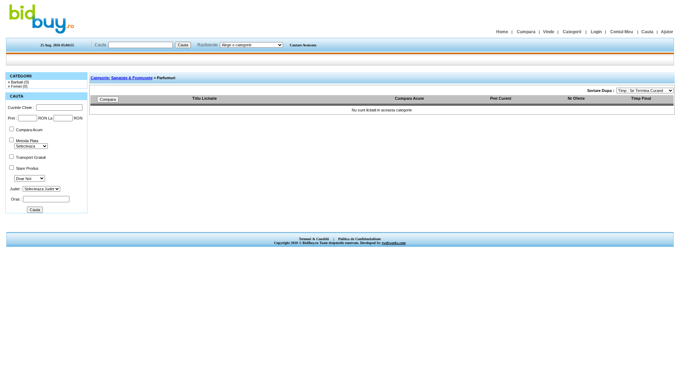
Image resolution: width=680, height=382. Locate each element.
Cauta (647, 31)
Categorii (572, 31)
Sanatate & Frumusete (132, 78)
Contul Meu (621, 31)
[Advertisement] (340, 224)
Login (596, 31)
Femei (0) (19, 86)
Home (502, 31)
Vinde (548, 31)
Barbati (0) (20, 82)
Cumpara (526, 31)
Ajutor (667, 31)
